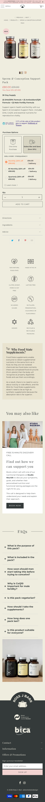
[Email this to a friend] (32, 240)
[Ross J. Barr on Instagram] (24, 783)
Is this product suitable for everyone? (20, 631)
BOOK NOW (15, 505)
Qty (4, 192)
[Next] (41, 46)
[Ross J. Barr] (22, 6)
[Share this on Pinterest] (25, 240)
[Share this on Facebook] (19, 240)
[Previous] (4, 46)
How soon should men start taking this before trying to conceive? (20, 572)
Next (27, 17)
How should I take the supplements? (20, 608)
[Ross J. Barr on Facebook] (20, 783)
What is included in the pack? (20, 558)
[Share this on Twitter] (12, 240)
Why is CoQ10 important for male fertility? (18, 586)
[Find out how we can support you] (22, 434)
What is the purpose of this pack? (20, 547)
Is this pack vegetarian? (21, 598)
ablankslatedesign (30, 790)
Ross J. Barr (17, 790)
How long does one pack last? (18, 619)
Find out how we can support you (20, 464)
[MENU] (1, 6)
